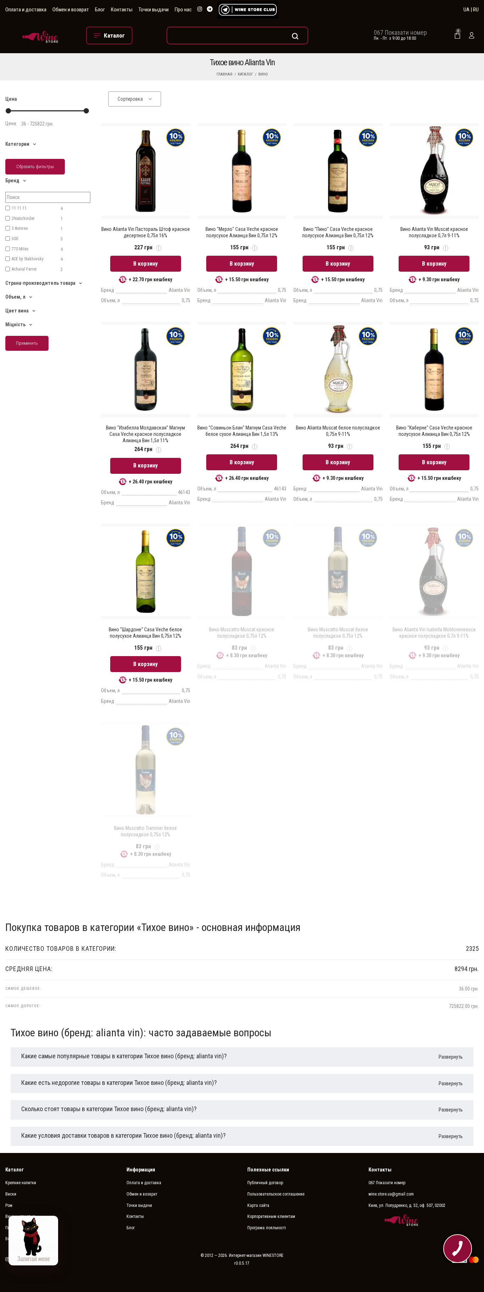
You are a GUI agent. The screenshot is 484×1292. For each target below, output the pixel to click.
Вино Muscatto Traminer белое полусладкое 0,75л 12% (145, 831)
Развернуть (451, 1057)
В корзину (145, 263)
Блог (100, 9)
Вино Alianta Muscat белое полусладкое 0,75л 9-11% (338, 431)
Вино (263, 74)
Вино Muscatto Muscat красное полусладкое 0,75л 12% (241, 633)
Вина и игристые (20, 1216)
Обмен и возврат (70, 9)
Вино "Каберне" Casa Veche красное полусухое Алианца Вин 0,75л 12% (434, 431)
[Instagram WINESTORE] (199, 9)
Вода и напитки (19, 1238)
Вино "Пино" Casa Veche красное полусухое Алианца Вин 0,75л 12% (337, 232)
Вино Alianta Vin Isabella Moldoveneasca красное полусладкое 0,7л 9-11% (434, 633)
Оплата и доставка (25, 9)
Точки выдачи (154, 9)
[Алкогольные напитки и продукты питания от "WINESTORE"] (40, 35)
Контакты (122, 9)
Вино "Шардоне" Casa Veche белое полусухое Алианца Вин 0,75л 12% (145, 633)
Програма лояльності (266, 1227)
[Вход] (472, 35)
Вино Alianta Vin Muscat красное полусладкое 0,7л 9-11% (434, 232)
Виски (10, 1194)
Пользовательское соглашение (275, 1194)
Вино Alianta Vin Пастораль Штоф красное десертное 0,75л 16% (145, 232)
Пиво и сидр (16, 1227)
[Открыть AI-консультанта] (33, 1240)
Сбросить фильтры (35, 166)
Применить (27, 343)
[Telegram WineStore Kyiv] (247, 9)
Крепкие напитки (20, 1182)
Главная (224, 74)
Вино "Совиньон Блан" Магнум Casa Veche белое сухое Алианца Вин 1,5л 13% (241, 431)
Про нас (183, 9)
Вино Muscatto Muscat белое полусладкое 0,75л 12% (338, 633)
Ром (8, 1205)
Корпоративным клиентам (271, 1216)
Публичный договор (265, 1182)
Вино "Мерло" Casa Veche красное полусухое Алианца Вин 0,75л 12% (242, 232)
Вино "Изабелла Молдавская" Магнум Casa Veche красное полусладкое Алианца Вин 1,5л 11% (145, 434)
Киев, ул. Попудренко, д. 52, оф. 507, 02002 (406, 1205)
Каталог (245, 74)
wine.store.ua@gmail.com (391, 1194)
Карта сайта (258, 1205)
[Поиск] (237, 35)
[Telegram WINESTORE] (210, 9)
